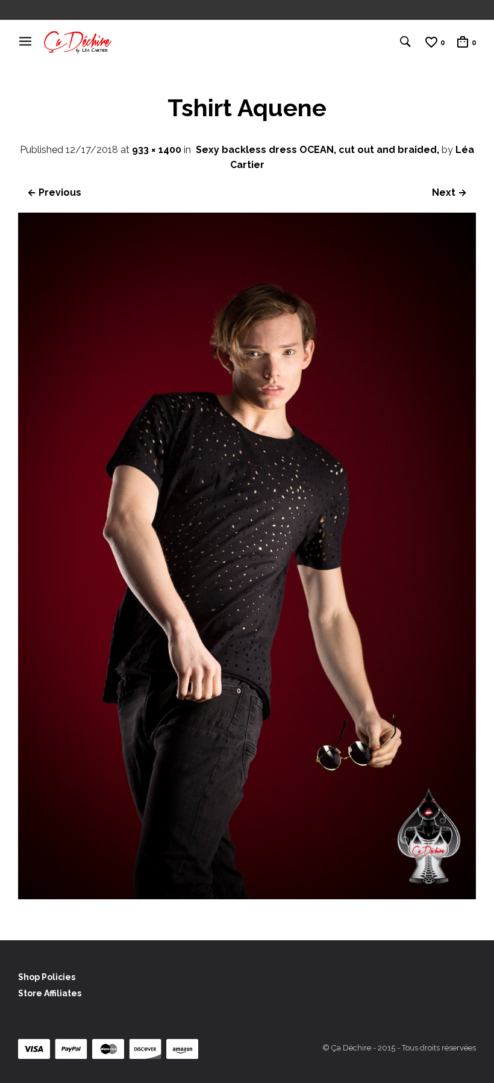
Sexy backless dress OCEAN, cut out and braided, (317, 149)
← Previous (54, 192)
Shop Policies (46, 977)
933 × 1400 (156, 149)
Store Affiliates (49, 993)
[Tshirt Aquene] (247, 896)
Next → (449, 192)
